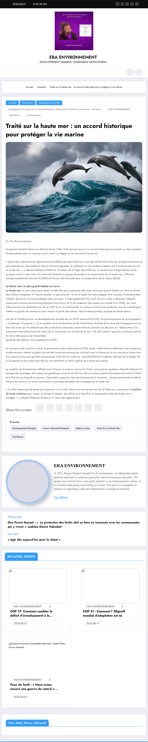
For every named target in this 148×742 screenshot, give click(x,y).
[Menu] (7, 72)
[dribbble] (127, 4)
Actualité (12, 102)
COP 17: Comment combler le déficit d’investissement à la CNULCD (31, 613)
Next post (13, 534)
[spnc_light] (138, 72)
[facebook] (40, 407)
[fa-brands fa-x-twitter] (122, 4)
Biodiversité (27, 102)
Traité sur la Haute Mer (79, 109)
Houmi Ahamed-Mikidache (42, 109)
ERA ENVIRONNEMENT (73, 57)
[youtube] (137, 4)
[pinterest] (78, 407)
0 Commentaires (33, 115)
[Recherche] (130, 72)
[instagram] (132, 4)
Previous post (15, 517)
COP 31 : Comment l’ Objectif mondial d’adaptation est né (104, 613)
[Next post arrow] (139, 539)
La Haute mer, (13, 290)
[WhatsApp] (88, 407)
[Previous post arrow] (139, 522)
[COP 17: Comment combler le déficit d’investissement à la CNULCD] (38, 585)
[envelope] (69, 407)
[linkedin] (59, 407)
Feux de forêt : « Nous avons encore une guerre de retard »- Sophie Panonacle (32, 687)
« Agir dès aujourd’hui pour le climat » (34, 540)
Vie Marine (96, 109)
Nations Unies (62, 109)
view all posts (61, 497)
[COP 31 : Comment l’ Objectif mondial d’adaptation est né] (110, 585)
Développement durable (49, 102)
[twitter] (49, 407)
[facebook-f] (117, 4)
